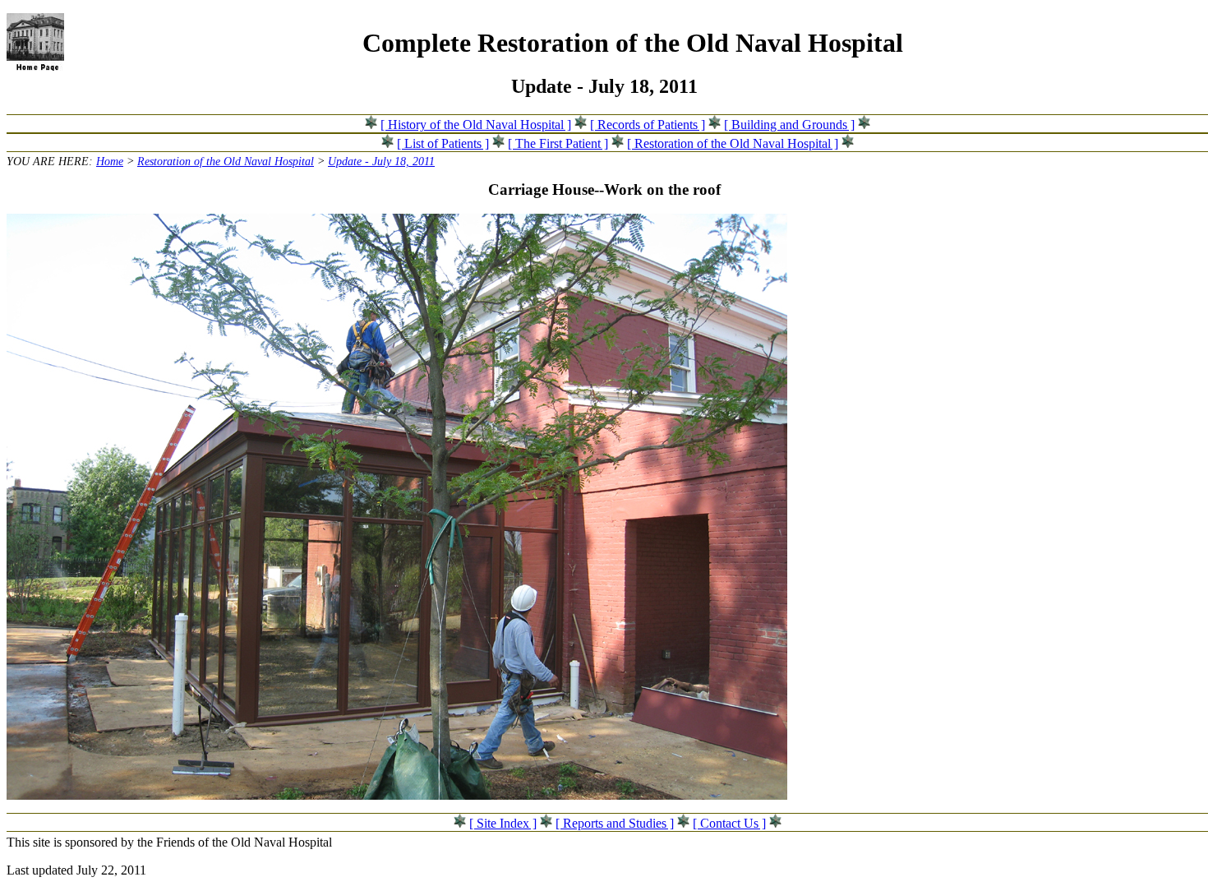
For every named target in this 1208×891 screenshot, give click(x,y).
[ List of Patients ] (443, 143)
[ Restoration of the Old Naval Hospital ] (732, 143)
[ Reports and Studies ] (615, 823)
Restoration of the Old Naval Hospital (225, 161)
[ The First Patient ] (558, 143)
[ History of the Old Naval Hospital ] (475, 125)
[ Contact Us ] (729, 823)
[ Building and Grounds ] (789, 125)
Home (109, 161)
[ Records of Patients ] (647, 125)
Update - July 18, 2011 (381, 161)
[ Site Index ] (503, 823)
